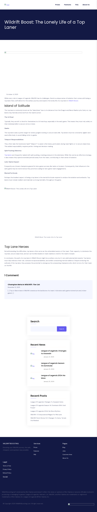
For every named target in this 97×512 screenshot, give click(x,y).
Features (67, 5)
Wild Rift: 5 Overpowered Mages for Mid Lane (46, 415)
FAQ (76, 5)
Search (35, 321)
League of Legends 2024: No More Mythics (45, 411)
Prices (57, 5)
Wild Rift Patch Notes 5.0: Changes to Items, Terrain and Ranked (48, 419)
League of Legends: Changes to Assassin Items (47, 402)
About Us (86, 5)
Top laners (8, 155)
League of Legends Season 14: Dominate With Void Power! (48, 406)
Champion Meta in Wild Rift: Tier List (24, 285)
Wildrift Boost (73, 101)
